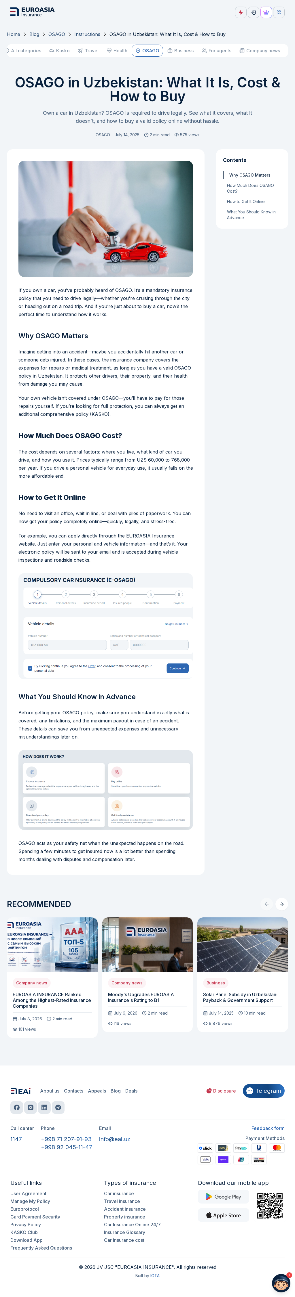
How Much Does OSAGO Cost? (250, 188)
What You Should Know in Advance (251, 214)
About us (49, 1091)
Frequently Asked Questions (41, 1248)
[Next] (281, 904)
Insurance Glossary (124, 1232)
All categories (26, 50)
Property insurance (124, 1217)
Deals (131, 1091)
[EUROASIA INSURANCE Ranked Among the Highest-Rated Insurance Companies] (52, 977)
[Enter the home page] (33, 12)
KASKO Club (24, 1232)
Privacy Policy (25, 1224)
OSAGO (56, 34)
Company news (263, 50)
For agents (220, 50)
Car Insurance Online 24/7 (132, 1224)
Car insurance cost (124, 1240)
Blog (34, 34)
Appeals (97, 1091)
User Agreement (28, 1193)
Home (13, 34)
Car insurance (119, 1193)
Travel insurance (122, 1201)
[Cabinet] (253, 12)
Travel (92, 50)
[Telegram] (58, 1107)
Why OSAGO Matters (250, 175)
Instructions (87, 34)
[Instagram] (30, 1107)
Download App (26, 1240)
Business (184, 50)
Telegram (268, 1090)
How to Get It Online (246, 201)
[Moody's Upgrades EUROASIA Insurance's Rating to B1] (147, 974)
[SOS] (241, 12)
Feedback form (268, 1128)
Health (120, 50)
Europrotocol (24, 1209)
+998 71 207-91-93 (66, 1139)
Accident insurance (125, 1209)
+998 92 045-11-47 (66, 1147)
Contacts (73, 1091)
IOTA (155, 1275)
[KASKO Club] (266, 12)
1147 (16, 1139)
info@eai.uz (114, 1139)
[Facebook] (16, 1107)
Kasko (63, 50)
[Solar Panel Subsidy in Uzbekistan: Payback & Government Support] (242, 974)
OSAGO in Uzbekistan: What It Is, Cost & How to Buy (167, 34)
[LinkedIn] (44, 1107)
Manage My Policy (30, 1201)
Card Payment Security (35, 1217)
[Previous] (266, 904)
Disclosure (224, 1091)
